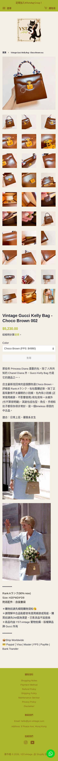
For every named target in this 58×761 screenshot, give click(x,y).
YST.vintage (26, 754)
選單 (8, 8)
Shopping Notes (29, 680)
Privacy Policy (29, 702)
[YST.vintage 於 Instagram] (25, 743)
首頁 (4, 53)
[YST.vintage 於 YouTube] (32, 743)
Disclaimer (29, 706)
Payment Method (29, 685)
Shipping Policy (29, 693)
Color (5, 342)
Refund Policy (29, 689)
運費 (17, 334)
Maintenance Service (29, 697)
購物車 (52, 8)
